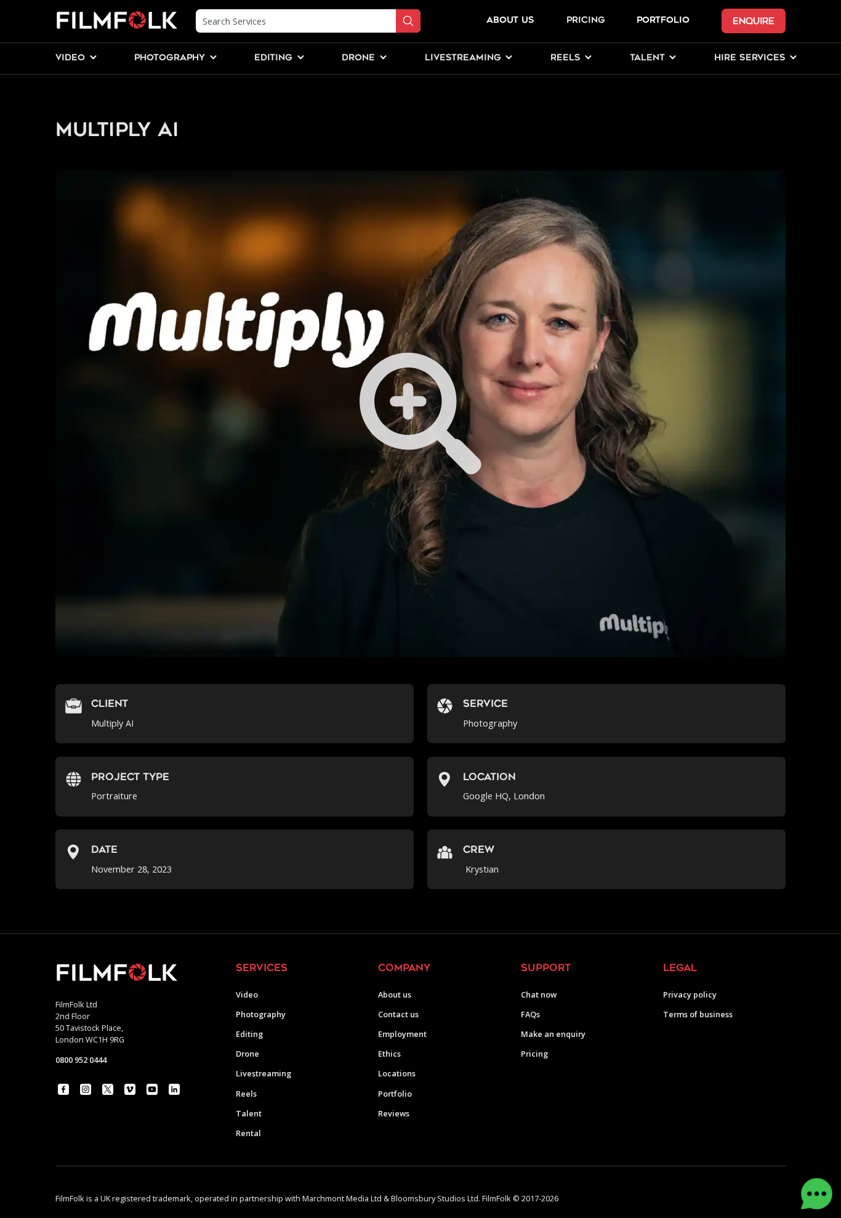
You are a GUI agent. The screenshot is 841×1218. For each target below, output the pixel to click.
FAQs (530, 1014)
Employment (402, 1034)
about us (510, 20)
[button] (70, 59)
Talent (249, 1113)
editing (273, 58)
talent (647, 58)
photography (169, 58)
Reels (565, 58)
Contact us (398, 1014)
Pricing (585, 20)
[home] (116, 21)
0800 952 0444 (81, 1059)
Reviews (393, 1113)
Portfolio (395, 1094)
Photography (261, 1014)
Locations (397, 1073)
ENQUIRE (754, 21)
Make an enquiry (553, 1034)
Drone (247, 1054)
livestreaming (463, 58)
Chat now (539, 995)
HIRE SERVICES (750, 58)
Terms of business (698, 1014)
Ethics (389, 1054)
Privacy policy (690, 995)
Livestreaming (263, 1073)
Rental (248, 1133)
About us (394, 995)
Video (247, 995)
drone (358, 58)
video (70, 58)
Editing (249, 1034)
